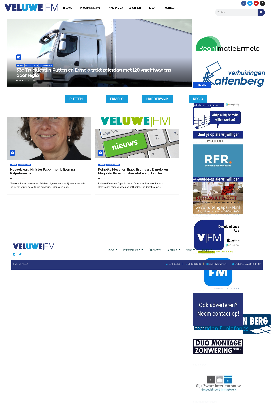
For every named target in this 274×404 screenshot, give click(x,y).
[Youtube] (256, 3)
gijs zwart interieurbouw (205, 402)
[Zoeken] (261, 12)
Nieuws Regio (24, 165)
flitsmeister (198, 290)
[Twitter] (249, 3)
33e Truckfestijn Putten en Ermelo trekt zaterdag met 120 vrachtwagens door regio (93, 72)
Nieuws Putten (46, 65)
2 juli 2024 (106, 179)
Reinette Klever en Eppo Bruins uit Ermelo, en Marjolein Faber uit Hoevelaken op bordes (133, 171)
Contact (170, 8)
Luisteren (135, 8)
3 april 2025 (19, 179)
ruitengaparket (200, 216)
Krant (153, 8)
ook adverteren (200, 327)
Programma (115, 8)
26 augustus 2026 (28, 80)
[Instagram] (262, 3)
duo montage (199, 365)
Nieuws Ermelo (31, 65)
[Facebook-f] (243, 3)
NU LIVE (202, 85)
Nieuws (67, 8)
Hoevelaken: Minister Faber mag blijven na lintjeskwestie (42, 171)
